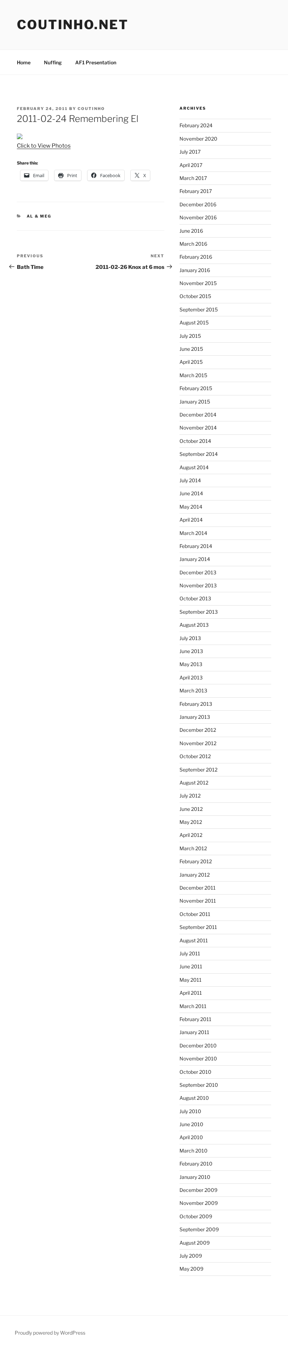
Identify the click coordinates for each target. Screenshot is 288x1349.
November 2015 (198, 283)
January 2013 (194, 717)
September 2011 (198, 927)
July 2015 (190, 336)
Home (24, 62)
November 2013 (198, 585)
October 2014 (195, 441)
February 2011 (195, 1019)
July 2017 (190, 152)
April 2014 (191, 520)
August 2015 (194, 322)
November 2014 (198, 428)
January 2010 (194, 1177)
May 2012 (190, 822)
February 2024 (195, 125)
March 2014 (193, 533)
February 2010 (195, 1164)
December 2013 (197, 572)
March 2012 (193, 848)
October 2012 (195, 756)
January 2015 (194, 402)
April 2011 (190, 993)
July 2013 (190, 638)
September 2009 (199, 1229)
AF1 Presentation (95, 62)
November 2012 (197, 743)
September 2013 (198, 612)
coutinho (91, 108)
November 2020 (198, 139)
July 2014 (190, 480)
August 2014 (194, 467)
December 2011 (197, 888)
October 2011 (194, 914)
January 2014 (194, 559)
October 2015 (195, 296)
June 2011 (190, 966)
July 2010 (190, 1111)
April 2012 (190, 835)
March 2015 (193, 375)
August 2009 (194, 1243)
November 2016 (198, 217)
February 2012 (195, 861)
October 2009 (195, 1216)
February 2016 (195, 257)
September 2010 (198, 1085)
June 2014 (191, 493)
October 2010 (195, 1072)
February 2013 (195, 704)
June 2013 (191, 651)
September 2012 (198, 770)
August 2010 (194, 1098)
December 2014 (197, 415)
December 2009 (198, 1190)
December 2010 (198, 1045)
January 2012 (194, 875)
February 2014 (195, 546)
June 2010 (191, 1124)
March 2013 (193, 690)
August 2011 (193, 940)
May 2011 (190, 980)
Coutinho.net (73, 24)
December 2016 (197, 204)
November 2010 (198, 1058)
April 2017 (190, 165)
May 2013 (190, 664)
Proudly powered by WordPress (50, 1333)
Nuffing (53, 62)
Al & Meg (39, 216)
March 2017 (193, 178)
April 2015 (191, 362)
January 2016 (194, 270)
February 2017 (195, 191)
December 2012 (197, 730)
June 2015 (191, 349)
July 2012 (190, 796)
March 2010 (193, 1151)
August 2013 (194, 625)
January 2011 (194, 1032)
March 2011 (193, 1006)
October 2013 (195, 598)
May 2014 (190, 507)
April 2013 (191, 677)
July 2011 (189, 953)
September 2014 (198, 454)
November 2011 (197, 901)
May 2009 (191, 1269)
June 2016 (191, 231)
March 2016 (193, 244)
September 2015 (198, 309)
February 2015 (195, 388)
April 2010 (191, 1137)
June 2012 (191, 809)
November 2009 (198, 1203)
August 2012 (193, 783)
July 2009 (190, 1256)
